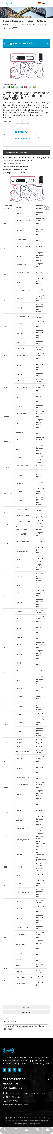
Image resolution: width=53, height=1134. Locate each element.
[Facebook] (4, 1070)
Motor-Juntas (10, 1021)
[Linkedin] (9, 1070)
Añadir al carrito (19, 138)
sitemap (44, 1120)
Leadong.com (34, 1123)
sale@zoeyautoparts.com (16, 1104)
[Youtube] (19, 1070)
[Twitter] (14, 1070)
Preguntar (19, 131)
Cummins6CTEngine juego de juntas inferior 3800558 (24, 1027)
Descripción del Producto (16, 152)
